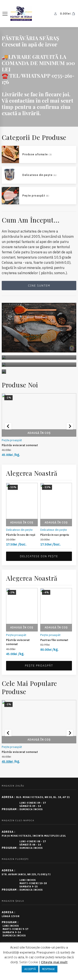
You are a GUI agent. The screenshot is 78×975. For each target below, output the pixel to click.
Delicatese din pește (19, 530)
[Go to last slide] (8, 426)
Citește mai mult (54, 962)
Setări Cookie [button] (28, 962)
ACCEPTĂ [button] (30, 969)
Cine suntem (39, 285)
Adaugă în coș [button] (39, 432)
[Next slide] (70, 426)
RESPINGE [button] (48, 969)
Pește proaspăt (12, 440)
